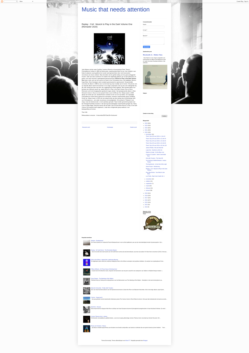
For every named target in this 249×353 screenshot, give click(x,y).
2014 (146, 204)
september (149, 183)
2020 (146, 132)
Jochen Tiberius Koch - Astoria (99, 316)
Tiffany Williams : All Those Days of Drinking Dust (104, 269)
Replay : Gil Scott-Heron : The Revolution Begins (104, 250)
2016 (146, 200)
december (149, 134)
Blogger (145, 340)
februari (148, 188)
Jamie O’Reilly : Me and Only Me (154, 147)
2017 (146, 197)
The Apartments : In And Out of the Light (156, 164)
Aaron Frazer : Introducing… (153, 166)
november (149, 179)
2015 (146, 202)
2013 (146, 207)
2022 (146, 128)
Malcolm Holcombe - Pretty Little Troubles (102, 288)
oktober (148, 181)
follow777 (127, 340)
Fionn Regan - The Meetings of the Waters (102, 278)
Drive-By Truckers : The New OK (154, 158)
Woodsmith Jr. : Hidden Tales (152, 55)
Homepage (110, 127)
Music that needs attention (116, 9)
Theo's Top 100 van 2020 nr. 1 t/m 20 (155, 136)
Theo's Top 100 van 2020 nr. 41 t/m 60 (156, 141)
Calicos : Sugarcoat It (96, 297)
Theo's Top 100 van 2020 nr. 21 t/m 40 (156, 138)
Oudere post (133, 127)
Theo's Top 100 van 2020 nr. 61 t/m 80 (156, 143)
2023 (146, 125)
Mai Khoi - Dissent (96, 307)
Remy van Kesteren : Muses (98, 326)
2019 (146, 193)
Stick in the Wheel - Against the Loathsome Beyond (104, 259)
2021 (146, 130)
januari (148, 190)
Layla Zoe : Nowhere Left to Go (154, 150)
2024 (146, 123)
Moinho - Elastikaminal (97, 240)
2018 (146, 195)
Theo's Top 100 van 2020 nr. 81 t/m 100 (156, 145)
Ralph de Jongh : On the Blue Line (155, 152)
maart (147, 185)
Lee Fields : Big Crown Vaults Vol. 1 (155, 176)
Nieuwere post (86, 127)
